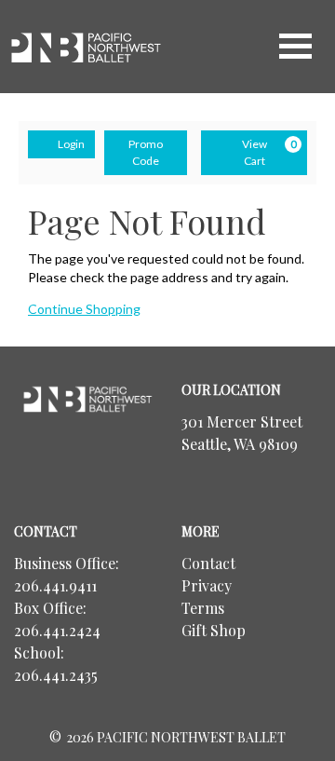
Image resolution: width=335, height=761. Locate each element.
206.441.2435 (56, 675)
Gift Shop (213, 630)
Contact (208, 563)
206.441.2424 (57, 630)
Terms (202, 608)
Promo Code (145, 152)
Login (71, 144)
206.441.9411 (55, 585)
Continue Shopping (84, 309)
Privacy (206, 585)
